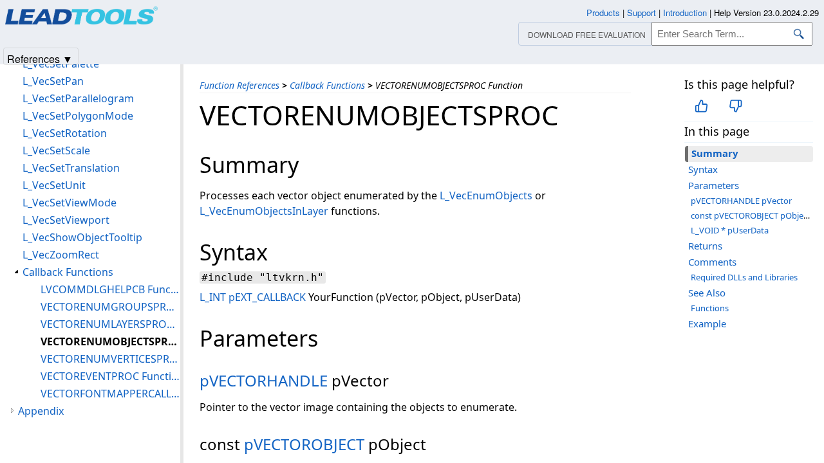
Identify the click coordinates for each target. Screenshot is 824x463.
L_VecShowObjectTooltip (82, 237)
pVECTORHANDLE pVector (741, 200)
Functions (710, 308)
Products (603, 12)
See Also (707, 292)
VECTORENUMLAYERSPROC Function (110, 324)
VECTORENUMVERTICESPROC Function (110, 359)
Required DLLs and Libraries (744, 277)
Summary (714, 153)
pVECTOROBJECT (304, 444)
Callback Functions (327, 85)
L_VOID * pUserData (730, 230)
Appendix (41, 411)
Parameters (713, 185)
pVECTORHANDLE (264, 380)
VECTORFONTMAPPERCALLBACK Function (110, 393)
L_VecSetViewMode (70, 202)
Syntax (703, 169)
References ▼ (40, 58)
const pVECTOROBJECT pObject (750, 215)
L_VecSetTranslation (71, 168)
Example (707, 323)
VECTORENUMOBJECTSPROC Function (110, 341)
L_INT (213, 297)
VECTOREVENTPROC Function (110, 376)
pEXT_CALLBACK (267, 297)
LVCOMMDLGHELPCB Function (110, 289)
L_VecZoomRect (61, 255)
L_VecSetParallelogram (78, 98)
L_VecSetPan (53, 81)
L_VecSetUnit (54, 185)
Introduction (685, 12)
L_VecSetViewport (66, 220)
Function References (239, 85)
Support (641, 12)
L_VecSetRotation (65, 133)
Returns (705, 245)
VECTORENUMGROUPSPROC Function (110, 307)
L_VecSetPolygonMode (78, 116)
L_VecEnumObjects (486, 195)
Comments (712, 261)
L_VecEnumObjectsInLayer (264, 211)
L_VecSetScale (56, 150)
